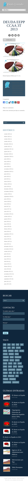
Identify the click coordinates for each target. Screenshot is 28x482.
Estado (5, 366)
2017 (13, 347)
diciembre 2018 (7, 189)
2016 (9, 347)
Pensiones (6, 379)
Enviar (5, 333)
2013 (18, 344)
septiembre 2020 (8, 156)
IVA (21, 372)
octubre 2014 (7, 251)
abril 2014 (6, 261)
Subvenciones (15, 382)
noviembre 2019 (8, 169)
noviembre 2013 (8, 274)
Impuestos (19, 369)
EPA (15, 363)
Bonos (16, 350)
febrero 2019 (7, 184)
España (19, 363)
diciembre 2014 (7, 246)
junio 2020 (6, 159)
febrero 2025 (7, 136)
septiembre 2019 (8, 171)
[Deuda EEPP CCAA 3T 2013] (14, 50)
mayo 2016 (6, 224)
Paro (17, 375)
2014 (22, 344)
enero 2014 (6, 269)
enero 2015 (6, 244)
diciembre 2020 (7, 154)
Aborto (5, 350)
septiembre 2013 (8, 279)
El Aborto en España (18, 395)
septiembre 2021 (8, 149)
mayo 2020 (6, 161)
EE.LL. (11, 360)
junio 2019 (6, 176)
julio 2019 (6, 174)
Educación (6, 360)
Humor (5, 369)
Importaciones (12, 369)
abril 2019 (6, 179)
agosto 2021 (7, 151)
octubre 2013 (7, 276)
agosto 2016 (7, 219)
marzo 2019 (7, 181)
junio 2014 (6, 256)
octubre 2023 (7, 141)
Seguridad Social (7, 382)
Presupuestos (12, 379)
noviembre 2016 (8, 214)
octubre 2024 (7, 139)
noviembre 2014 (8, 249)
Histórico (20, 366)
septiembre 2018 (8, 196)
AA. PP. (18, 347)
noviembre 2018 (8, 191)
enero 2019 (6, 186)
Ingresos (5, 372)
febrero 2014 (7, 266)
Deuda (11, 357)
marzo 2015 (7, 239)
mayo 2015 (6, 236)
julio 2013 (6, 281)
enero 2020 (6, 166)
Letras (5, 375)
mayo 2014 (6, 259)
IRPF (10, 372)
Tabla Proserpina (17, 467)
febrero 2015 (7, 241)
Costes (16, 354)
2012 (13, 344)
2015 (5, 347)
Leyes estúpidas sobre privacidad (16, 479)
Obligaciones (11, 375)
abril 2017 (6, 206)
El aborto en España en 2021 (12, 437)
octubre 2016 (7, 216)
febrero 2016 (7, 229)
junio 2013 (6, 284)
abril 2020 (6, 164)
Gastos (10, 366)
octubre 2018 (7, 194)
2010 (5, 344)
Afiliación (11, 350)
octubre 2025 (7, 134)
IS (14, 372)
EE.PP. (5, 363)
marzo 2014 (7, 264)
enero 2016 (6, 231)
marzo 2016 (7, 226)
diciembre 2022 (7, 144)
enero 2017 (6, 211)
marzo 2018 (7, 201)
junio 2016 (6, 221)
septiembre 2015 (8, 234)
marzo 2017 (7, 209)
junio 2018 (6, 199)
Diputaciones (18, 357)
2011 (9, 344)
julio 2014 (6, 254)
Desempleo (6, 357)
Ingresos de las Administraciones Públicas (17, 452)
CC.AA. (21, 350)
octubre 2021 (7, 146)
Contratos (11, 354)
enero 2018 (6, 204)
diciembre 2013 (7, 271)
